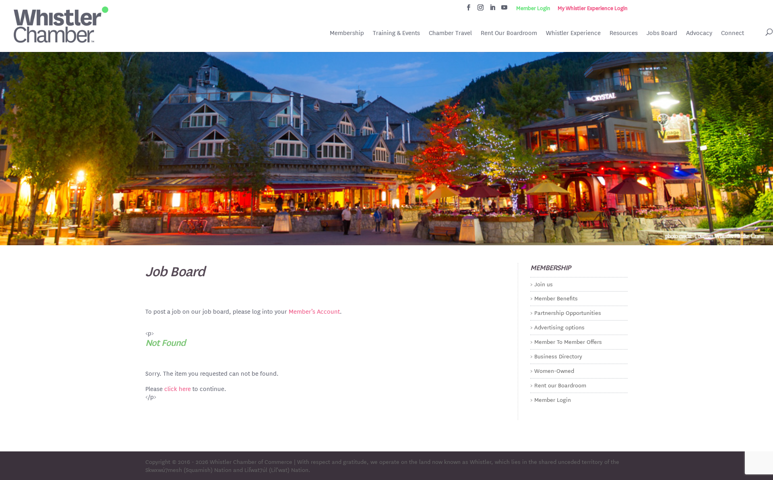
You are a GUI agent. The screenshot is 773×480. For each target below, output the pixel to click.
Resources (624, 33)
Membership (347, 33)
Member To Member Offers (568, 341)
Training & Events (396, 33)
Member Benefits (556, 298)
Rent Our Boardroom (509, 33)
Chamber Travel (450, 33)
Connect (732, 33)
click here (177, 388)
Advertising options (559, 327)
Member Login (533, 8)
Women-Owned (554, 370)
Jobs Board (662, 33)
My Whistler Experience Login (593, 8)
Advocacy (699, 33)
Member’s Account (314, 311)
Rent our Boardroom (560, 385)
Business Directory (558, 356)
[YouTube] (504, 9)
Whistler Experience (573, 33)
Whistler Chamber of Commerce (251, 461)
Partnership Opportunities (567, 312)
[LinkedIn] (493, 9)
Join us (543, 283)
